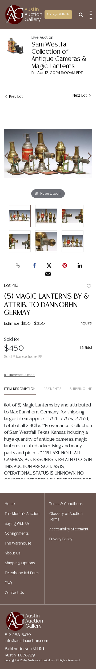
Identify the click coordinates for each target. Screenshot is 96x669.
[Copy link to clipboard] (18, 266)
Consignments (17, 533)
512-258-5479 (18, 635)
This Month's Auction (22, 514)
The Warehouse (18, 543)
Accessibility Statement (69, 529)
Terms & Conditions (65, 504)
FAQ (8, 583)
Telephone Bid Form (22, 573)
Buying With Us (17, 524)
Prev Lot (15, 97)
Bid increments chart (19, 375)
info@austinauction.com (26, 641)
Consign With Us (58, 14)
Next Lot (80, 95)
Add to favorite (89, 286)
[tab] (20, 391)
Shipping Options (20, 563)
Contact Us (14, 593)
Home (10, 504)
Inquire (86, 323)
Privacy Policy (60, 539)
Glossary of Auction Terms (66, 516)
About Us (12, 553)
